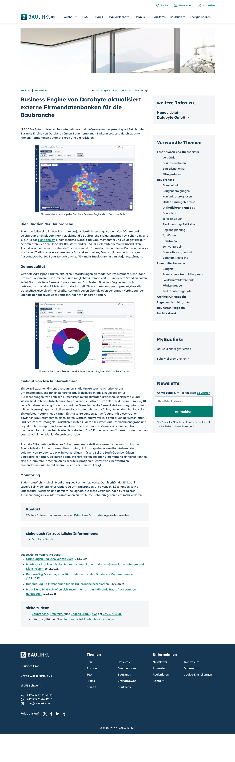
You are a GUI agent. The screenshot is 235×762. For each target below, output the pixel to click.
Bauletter (203, 392)
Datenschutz (192, 668)
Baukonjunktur (172, 185)
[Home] (51, 657)
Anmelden (159, 668)
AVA (94, 614)
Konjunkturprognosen (177, 196)
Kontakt (158, 680)
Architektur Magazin (171, 296)
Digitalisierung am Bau (178, 207)
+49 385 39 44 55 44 (40, 695)
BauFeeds (124, 687)
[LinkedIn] (58, 713)
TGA (89, 674)
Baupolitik (169, 213)
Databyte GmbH (42, 539)
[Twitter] (46, 713)
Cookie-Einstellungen (198, 674)
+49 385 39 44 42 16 (39, 699)
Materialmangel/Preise (178, 202)
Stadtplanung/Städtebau (179, 224)
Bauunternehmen (174, 163)
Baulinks (26, 90)
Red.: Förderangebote (177, 291)
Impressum (191, 662)
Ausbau (92, 668)
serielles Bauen (172, 218)
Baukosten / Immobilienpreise (182, 274)
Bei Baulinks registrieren (173, 349)
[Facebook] (52, 713)
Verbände (168, 157)
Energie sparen (128, 668)
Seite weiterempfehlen (172, 358)
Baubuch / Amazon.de (99, 619)
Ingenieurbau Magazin (173, 302)
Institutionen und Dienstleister (178, 152)
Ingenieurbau (80, 614)
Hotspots (124, 662)
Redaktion (40, 90)
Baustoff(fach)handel (177, 252)
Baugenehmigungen (176, 191)
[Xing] (65, 713)
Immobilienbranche (171, 263)
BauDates (159, 17)
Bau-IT (100, 17)
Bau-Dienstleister (173, 168)
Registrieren (161, 674)
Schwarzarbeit (172, 246)
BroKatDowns (127, 680)
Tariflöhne (169, 235)
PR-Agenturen (171, 174)
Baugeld (168, 269)
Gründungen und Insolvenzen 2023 (49, 559)
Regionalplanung (173, 230)
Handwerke (170, 241)
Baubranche (40, 614)
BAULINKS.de (112, 614)
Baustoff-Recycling (175, 257)
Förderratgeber (172, 285)
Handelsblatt (46, 239)
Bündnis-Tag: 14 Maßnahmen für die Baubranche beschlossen (67, 584)
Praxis (91, 680)
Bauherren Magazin (171, 307)
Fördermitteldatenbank (178, 280)
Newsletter (160, 662)
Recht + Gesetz (167, 313)
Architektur (57, 614)
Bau (89, 662)
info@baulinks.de (38, 703)
